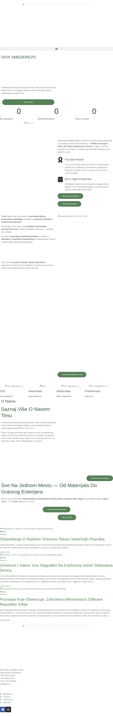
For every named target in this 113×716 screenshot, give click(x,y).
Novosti (3, 534)
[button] (56, 49)
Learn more (5, 552)
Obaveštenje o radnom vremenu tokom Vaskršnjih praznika (52, 539)
